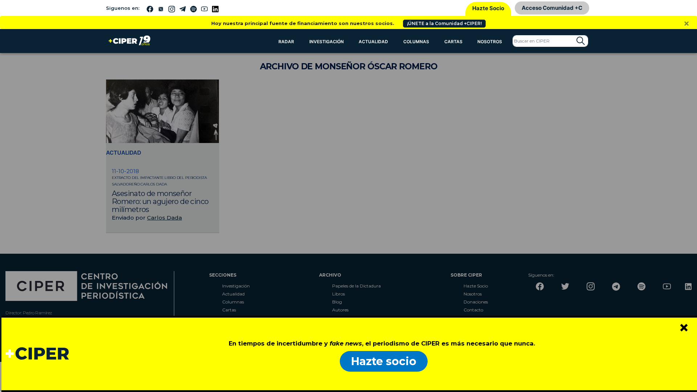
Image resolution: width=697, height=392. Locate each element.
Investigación (326, 41)
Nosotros (489, 41)
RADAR (286, 41)
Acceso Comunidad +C (552, 7)
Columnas (416, 41)
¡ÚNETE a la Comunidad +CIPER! (444, 23)
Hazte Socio (488, 8)
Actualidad (373, 41)
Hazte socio (383, 361)
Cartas (453, 41)
